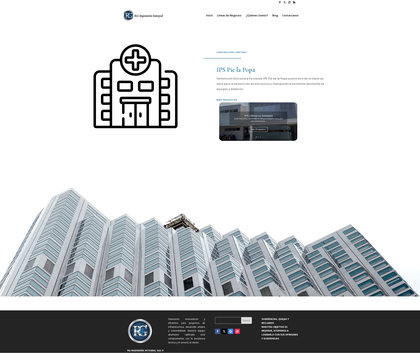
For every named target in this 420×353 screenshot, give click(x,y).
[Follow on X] (224, 331)
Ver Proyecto (258, 129)
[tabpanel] (148, 86)
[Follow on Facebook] (217, 331)
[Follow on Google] (230, 331)
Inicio (209, 15)
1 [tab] (148, 127)
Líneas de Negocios (229, 15)
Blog (275, 15)
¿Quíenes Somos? (257, 15)
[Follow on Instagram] (237, 331)
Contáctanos (290, 15)
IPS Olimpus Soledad (258, 115)
